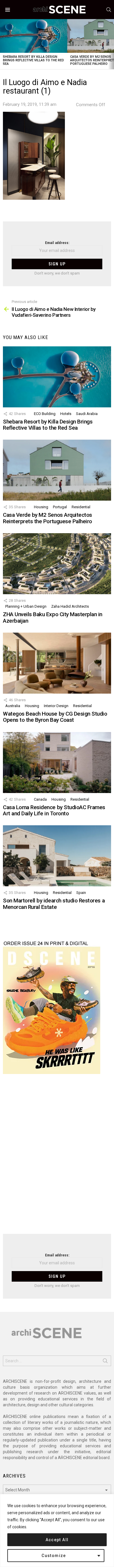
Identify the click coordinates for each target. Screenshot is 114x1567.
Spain (81, 892)
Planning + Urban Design (25, 606)
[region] (57, 1530)
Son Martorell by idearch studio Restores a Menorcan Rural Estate (54, 903)
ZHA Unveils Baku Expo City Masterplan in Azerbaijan (52, 617)
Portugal (60, 507)
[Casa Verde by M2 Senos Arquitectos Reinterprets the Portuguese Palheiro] (57, 470)
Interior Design (56, 706)
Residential (81, 507)
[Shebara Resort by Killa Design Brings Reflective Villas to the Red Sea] (33, 36)
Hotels (65, 413)
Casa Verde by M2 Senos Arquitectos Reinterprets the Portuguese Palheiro (47, 517)
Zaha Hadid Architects (70, 606)
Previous (3, 44)
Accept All (57, 1539)
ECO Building (45, 413)
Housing (41, 507)
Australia (12, 706)
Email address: (57, 242)
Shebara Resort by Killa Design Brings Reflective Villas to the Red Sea (33, 60)
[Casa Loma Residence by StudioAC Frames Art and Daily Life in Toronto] (57, 762)
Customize (54, 1555)
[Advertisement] (57, 1157)
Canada (40, 799)
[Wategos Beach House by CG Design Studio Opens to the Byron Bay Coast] (57, 663)
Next (111, 44)
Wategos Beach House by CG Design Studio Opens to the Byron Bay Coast (55, 716)
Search (105, 1362)
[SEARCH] (108, 9)
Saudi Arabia (87, 413)
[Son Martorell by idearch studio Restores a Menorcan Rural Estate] (57, 855)
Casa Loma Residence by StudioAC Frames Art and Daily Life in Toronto (54, 810)
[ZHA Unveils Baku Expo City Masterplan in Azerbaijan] (57, 563)
